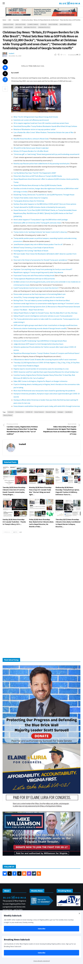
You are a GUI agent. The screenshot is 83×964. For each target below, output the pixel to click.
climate (10, 412)
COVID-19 (43, 24)
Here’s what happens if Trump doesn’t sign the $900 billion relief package (41, 219)
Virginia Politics (44, 27)
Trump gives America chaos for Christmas (29, 201)
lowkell (11, 53)
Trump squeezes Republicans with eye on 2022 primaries (34, 279)
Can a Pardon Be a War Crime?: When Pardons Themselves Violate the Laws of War (44, 132)
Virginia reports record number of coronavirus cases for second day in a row (41, 369)
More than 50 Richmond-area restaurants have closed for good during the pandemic (44, 391)
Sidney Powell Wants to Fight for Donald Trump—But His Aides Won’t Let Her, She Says (45, 313)
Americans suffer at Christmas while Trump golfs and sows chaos (37, 223)
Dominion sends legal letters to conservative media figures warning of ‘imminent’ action (46, 303)
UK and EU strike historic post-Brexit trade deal (31, 148)
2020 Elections (8, 24)
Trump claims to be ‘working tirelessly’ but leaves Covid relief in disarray (40, 232)
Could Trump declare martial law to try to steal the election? (36, 288)
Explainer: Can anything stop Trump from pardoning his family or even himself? (43, 269)
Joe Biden (18, 27)
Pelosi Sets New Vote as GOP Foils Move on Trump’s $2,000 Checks (38, 176)
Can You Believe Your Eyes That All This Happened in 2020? (35, 173)
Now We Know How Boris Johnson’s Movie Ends (31, 139)
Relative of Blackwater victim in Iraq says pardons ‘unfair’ (35, 129)
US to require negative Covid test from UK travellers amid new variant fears (41, 123)
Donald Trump (8, 27)
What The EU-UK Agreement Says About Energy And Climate (36, 117)
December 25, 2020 (15, 56)
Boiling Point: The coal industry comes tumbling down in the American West (42, 300)
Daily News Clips (65, 24)
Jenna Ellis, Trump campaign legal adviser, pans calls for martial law (39, 297)
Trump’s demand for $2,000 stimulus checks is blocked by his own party (39, 207)
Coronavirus (20, 412)
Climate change (33, 24)
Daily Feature (53, 24)
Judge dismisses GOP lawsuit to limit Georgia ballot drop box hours (38, 344)
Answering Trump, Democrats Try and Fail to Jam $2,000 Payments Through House (44, 195)
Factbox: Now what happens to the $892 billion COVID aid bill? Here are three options (45, 204)
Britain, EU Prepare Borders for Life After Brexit (31, 151)
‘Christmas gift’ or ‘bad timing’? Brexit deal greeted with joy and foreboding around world (46, 154)
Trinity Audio (32, 66)
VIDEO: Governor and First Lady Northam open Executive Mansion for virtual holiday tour (46, 372)
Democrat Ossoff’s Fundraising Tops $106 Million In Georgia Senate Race (40, 341)
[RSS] (39, 873)
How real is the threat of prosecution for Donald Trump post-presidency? (41, 260)
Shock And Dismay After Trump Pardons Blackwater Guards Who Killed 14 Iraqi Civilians (45, 126)
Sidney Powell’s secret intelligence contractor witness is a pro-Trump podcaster (43, 316)
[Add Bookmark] (5, 88)
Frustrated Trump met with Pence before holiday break (34, 275)
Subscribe (41, 929)
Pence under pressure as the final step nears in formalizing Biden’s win (39, 294)
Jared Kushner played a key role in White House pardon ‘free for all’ (38, 244)
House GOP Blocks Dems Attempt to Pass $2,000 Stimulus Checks (38, 185)
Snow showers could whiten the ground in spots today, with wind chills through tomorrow (47, 406)
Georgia (60, 412)
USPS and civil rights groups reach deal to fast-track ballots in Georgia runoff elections (45, 325)
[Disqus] (41, 568)
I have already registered (41, 961)
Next (14, 532)
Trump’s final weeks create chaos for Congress (31, 198)
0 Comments (72, 55)
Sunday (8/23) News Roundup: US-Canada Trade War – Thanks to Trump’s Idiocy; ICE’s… (14, 521)
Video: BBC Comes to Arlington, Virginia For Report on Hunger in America (40, 381)
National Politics (30, 27)
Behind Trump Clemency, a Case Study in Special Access (34, 247)
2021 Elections (20, 24)
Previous (7, 532)
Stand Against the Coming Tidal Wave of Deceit (31, 251)
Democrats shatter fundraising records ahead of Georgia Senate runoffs (40, 328)
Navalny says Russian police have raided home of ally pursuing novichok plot (41, 163)
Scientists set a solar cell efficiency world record (31, 120)
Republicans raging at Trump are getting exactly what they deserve (38, 272)
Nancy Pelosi (8, 415)
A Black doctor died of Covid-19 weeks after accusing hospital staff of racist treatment (45, 359)
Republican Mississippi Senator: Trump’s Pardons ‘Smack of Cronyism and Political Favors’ (47, 353)
